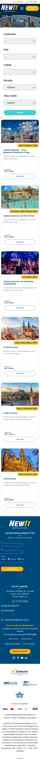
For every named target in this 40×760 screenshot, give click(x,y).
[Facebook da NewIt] (18, 658)
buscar (20, 112)
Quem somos (13, 639)
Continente (10, 34)
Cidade (7, 65)
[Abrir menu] (21, 8)
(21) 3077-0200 (18, 2)
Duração (8, 80)
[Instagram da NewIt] (14, 658)
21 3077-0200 (33, 2)
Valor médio (10, 95)
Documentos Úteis (29, 644)
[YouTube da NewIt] (22, 658)
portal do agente (32, 8)
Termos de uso (26, 639)
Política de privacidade (12, 644)
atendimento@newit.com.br (17, 620)
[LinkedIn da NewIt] (26, 658)
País (6, 49)
